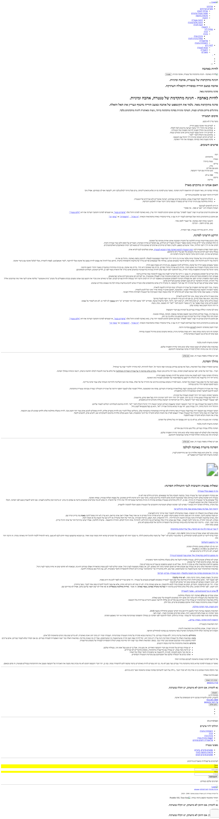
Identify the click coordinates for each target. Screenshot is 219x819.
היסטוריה (204, 50)
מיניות (205, 34)
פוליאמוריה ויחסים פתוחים (203, 740)
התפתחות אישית (201, 43)
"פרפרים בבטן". (119, 212)
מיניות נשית (198, 36)
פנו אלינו (186, 356)
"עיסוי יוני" (113, 217)
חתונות (205, 18)
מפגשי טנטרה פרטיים (199, 13)
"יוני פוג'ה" (135, 323)
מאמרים (205, 52)
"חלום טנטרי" (74, 212)
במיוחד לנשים (202, 11)
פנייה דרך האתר (211, 680)
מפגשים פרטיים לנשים (204, 754)
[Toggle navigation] (210, 2)
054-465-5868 (212, 700)
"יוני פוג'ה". (135, 217)
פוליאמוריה (203, 41)
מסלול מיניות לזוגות (195, 38)
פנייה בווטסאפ (212, 683)
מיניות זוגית (208, 736)
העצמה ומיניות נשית (205, 738)
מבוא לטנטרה (202, 47)
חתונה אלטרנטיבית (195, 22)
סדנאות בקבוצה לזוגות (204, 752)
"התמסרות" (124, 217)
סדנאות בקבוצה (202, 15)
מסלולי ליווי (208, 29)
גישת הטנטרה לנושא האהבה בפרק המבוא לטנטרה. (173, 249)
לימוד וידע (209, 45)
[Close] (217, 800)
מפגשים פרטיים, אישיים (203, 750)
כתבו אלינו (213, 705)
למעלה (214, 693)
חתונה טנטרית (197, 20)
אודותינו (210, 6)
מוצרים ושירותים (206, 9)
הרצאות (205, 27)
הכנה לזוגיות (198, 25)
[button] (109, 491)
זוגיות (206, 31)
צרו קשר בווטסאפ (211, 702)
